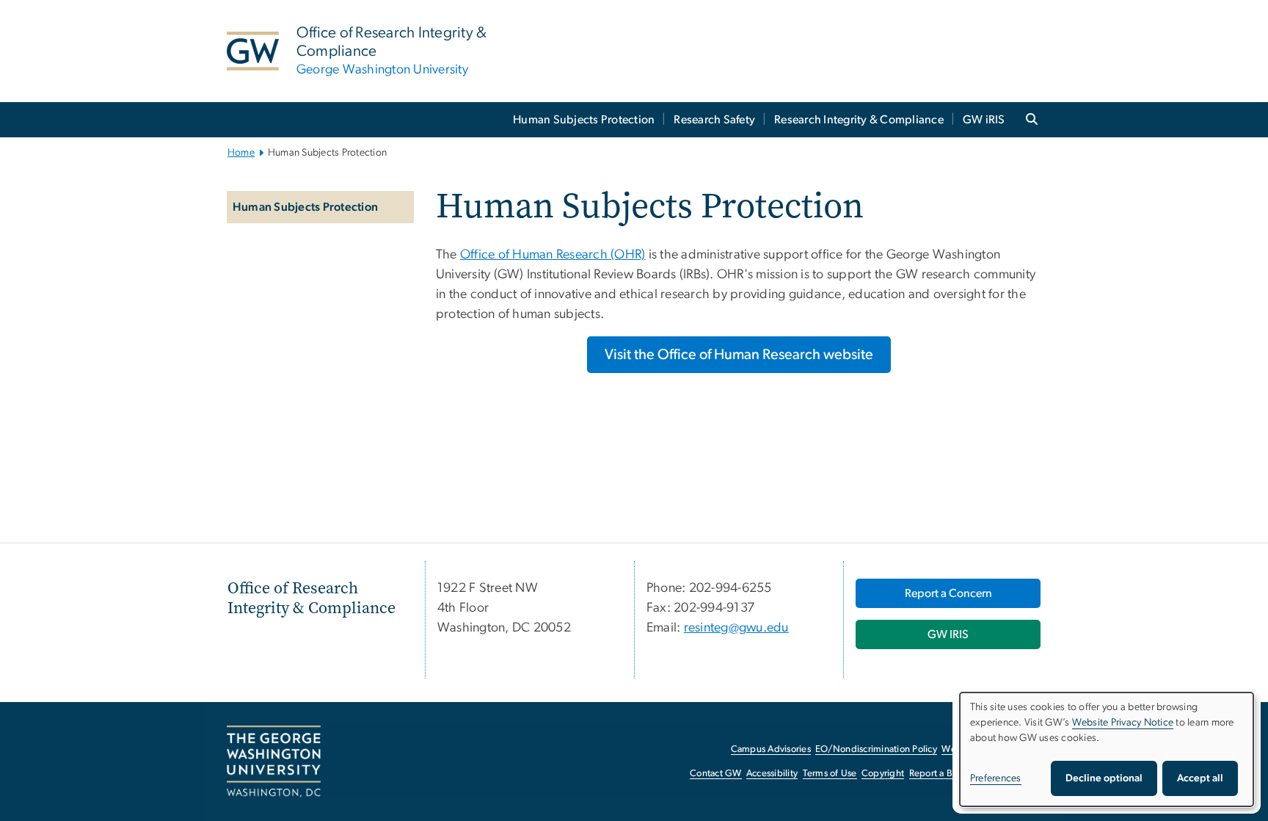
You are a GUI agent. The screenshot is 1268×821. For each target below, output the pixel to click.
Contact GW (716, 773)
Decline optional (1104, 778)
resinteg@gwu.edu (736, 627)
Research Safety (714, 120)
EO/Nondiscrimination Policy (876, 749)
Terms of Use (830, 773)
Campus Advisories (771, 749)
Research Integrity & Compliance (859, 120)
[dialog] (1106, 749)
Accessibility (772, 773)
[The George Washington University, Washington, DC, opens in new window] (274, 762)
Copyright (882, 773)
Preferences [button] (995, 778)
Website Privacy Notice (1123, 722)
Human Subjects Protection (584, 120)
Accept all (1200, 778)
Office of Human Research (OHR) (553, 254)
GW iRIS (984, 120)
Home (241, 153)
